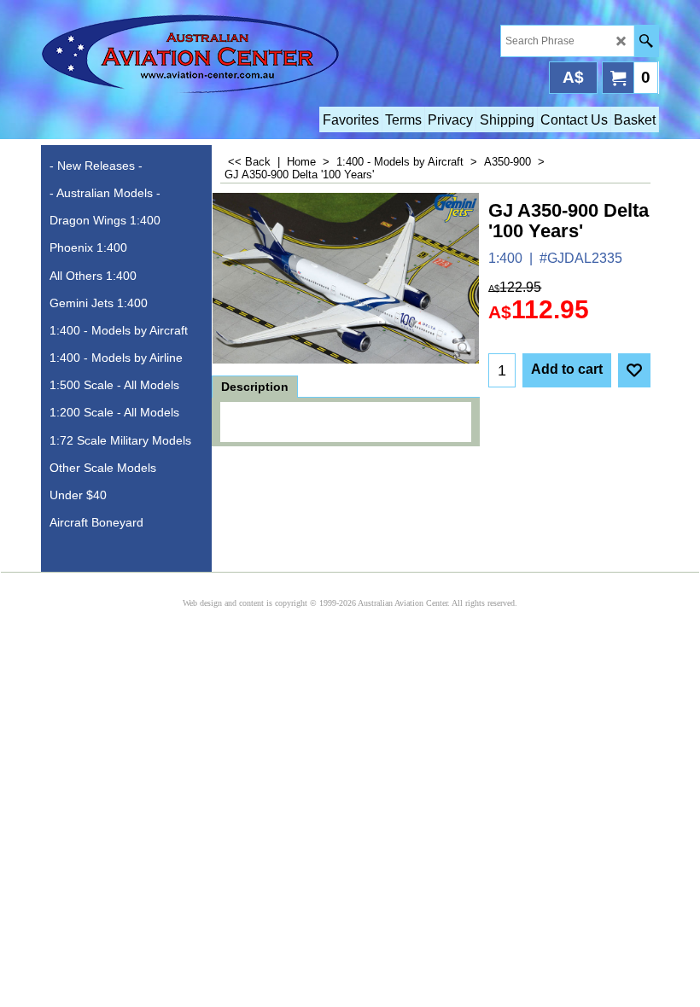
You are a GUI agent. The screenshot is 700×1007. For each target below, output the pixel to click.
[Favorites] (634, 370)
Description (255, 386)
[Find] (645, 41)
